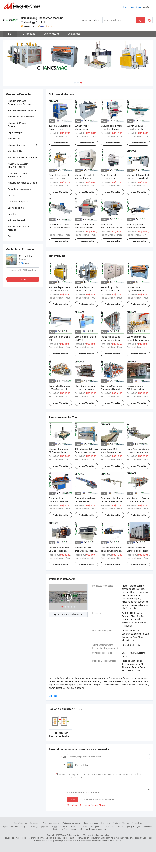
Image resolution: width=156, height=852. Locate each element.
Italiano (105, 826)
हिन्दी (55, 829)
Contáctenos (74, 33)
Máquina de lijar (15, 151)
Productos (30, 33)
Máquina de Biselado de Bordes (22, 157)
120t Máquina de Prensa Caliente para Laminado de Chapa (86, 452)
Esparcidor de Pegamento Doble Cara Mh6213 (138, 290)
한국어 (129, 826)
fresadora (12, 214)
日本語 (54, 826)
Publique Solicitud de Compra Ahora (86, 805)
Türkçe (73, 829)
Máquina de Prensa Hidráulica (22, 110)
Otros (10, 236)
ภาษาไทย (64, 829)
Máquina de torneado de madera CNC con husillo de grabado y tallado (138, 178)
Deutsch (84, 826)
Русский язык (117, 826)
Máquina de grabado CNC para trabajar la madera (58, 452)
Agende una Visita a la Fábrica (68, 614)
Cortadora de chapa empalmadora (17, 175)
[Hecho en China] (22, 6)
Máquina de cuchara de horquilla (19, 228)
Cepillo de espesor (16, 132)
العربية (137, 826)
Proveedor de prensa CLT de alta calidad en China (137, 389)
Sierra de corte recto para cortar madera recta (84, 227)
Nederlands (148, 826)
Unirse (138, 7)
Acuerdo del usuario (51, 823)
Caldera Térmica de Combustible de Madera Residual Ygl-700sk (138, 550)
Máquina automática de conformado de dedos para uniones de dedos (138, 501)
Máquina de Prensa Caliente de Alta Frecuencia (20, 102)
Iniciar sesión (128, 7)
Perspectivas (137, 823)
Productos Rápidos (121, 823)
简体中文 (34, 826)
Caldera (11, 195)
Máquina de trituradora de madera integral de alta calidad (112, 550)
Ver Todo (53, 695)
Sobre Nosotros (51, 33)
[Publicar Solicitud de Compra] (150, 20)
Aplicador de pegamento (19, 188)
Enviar (73, 799)
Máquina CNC (14, 138)
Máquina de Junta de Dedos (21, 116)
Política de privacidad (71, 823)
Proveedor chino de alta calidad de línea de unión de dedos (112, 501)
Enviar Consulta (60, 142)
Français (64, 826)
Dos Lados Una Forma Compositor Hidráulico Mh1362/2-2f (111, 389)
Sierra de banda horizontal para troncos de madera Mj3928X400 (112, 227)
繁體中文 (45, 826)
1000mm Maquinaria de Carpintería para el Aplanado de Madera (60, 129)
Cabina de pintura (16, 207)
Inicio (10, 33)
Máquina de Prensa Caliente (17, 124)
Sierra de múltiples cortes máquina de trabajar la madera (109, 178)
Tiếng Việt (83, 829)
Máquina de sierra (16, 144)
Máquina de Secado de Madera (22, 182)
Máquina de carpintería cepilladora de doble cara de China (111, 129)
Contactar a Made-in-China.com (96, 823)
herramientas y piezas (18, 201)
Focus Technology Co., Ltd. (72, 835)
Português (95, 826)
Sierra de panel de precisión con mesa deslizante (136, 227)
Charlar (26, 263)
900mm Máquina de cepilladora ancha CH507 (136, 129)
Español (74, 826)
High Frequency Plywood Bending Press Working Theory (60, 736)
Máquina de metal (16, 220)
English (24, 826)
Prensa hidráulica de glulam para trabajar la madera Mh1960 (111, 340)
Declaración (35, 823)
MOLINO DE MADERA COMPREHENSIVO (18, 165)
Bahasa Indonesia (98, 829)
